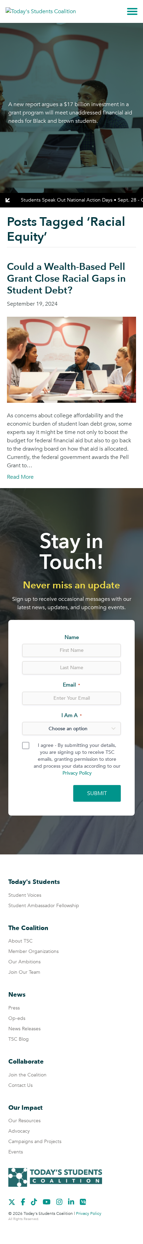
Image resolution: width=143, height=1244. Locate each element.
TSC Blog (18, 1039)
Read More (20, 477)
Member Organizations (33, 951)
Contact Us (20, 1085)
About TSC (20, 941)
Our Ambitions (24, 961)
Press (14, 1008)
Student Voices (24, 895)
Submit (97, 793)
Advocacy (19, 1131)
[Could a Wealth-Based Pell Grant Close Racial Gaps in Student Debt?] (71, 359)
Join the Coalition (27, 1075)
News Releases (24, 1028)
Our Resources (24, 1120)
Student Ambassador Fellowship (43, 905)
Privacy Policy (77, 773)
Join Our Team (24, 972)
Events (15, 1152)
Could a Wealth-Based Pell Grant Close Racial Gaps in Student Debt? (66, 278)
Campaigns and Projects (34, 1141)
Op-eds (16, 1018)
